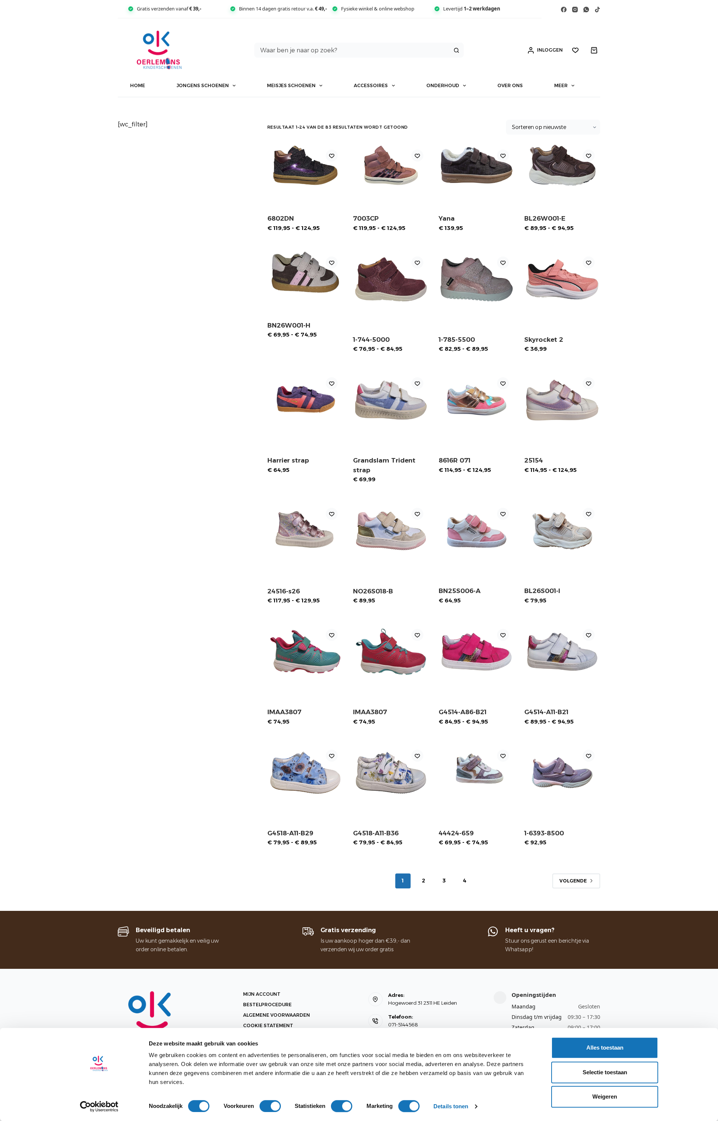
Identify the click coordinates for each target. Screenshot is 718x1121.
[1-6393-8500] (562, 772)
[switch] (270, 1106)
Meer (561, 85)
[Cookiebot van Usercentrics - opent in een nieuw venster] (99, 1106)
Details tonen (450, 1106)
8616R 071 (454, 460)
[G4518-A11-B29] (305, 772)
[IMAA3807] (305, 651)
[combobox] (352, 50)
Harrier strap (288, 460)
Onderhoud (442, 85)
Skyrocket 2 (543, 339)
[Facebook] (564, 9)
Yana (447, 218)
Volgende (573, 881)
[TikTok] (597, 9)
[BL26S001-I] (562, 530)
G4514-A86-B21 (463, 712)
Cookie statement (268, 1025)
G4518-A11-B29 (290, 833)
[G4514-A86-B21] (477, 651)
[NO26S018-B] (391, 530)
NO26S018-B (373, 591)
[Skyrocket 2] (562, 279)
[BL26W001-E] (562, 165)
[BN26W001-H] (305, 272)
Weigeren (604, 1096)
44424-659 (456, 833)
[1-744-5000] (391, 279)
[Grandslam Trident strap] (391, 400)
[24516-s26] (305, 530)
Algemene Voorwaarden (276, 1015)
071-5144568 (403, 1025)
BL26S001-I (542, 591)
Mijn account (261, 994)
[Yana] (477, 165)
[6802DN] (305, 165)
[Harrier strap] (305, 400)
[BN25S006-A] (477, 530)
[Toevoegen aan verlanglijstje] (332, 156)
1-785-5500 (457, 339)
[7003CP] (391, 165)
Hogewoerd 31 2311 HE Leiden (422, 1003)
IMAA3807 (284, 712)
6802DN (280, 218)
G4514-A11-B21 (546, 712)
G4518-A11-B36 (376, 833)
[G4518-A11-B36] (391, 772)
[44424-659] (477, 772)
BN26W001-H (288, 325)
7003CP (366, 218)
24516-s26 (283, 591)
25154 (533, 460)
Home (137, 85)
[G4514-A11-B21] (562, 651)
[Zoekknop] (456, 50)
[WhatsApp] (586, 9)
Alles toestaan (604, 1047)
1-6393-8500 (544, 833)
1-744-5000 (371, 339)
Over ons (510, 85)
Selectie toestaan (605, 1072)
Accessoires (371, 85)
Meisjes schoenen (291, 85)
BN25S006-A (460, 591)
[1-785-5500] (477, 279)
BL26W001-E (544, 218)
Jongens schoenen (203, 85)
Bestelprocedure (267, 1004)
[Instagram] (575, 9)
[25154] (562, 400)
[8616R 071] (477, 400)
